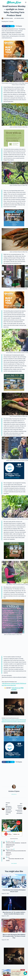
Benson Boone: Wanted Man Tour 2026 (16, 858)
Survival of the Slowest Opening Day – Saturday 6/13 (16, 842)
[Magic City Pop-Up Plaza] (14, 217)
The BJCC (8, 860)
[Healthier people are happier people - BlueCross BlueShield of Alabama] (14, 470)
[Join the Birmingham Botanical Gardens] (14, 138)
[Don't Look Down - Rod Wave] (14, 706)
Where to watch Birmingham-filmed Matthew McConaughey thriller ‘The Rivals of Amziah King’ (14, 936)
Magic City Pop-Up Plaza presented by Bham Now (16, 850)
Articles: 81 (14, 794)
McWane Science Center (10, 844)
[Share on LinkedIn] (8, 26)
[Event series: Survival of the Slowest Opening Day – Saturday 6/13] (14, 841)
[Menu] (25, 2)
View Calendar (14, 863)
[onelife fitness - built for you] (14, 49)
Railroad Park (8, 852)
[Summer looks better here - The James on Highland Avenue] (14, 382)
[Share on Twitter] (12, 26)
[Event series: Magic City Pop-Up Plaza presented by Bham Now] (13, 849)
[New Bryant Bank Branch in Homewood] (14, 972)
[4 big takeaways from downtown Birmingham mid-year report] (14, 881)
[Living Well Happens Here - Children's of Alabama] (12, 827)
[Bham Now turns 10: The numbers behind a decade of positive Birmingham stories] (14, 903)
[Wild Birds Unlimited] (14, 550)
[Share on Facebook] (4, 26)
